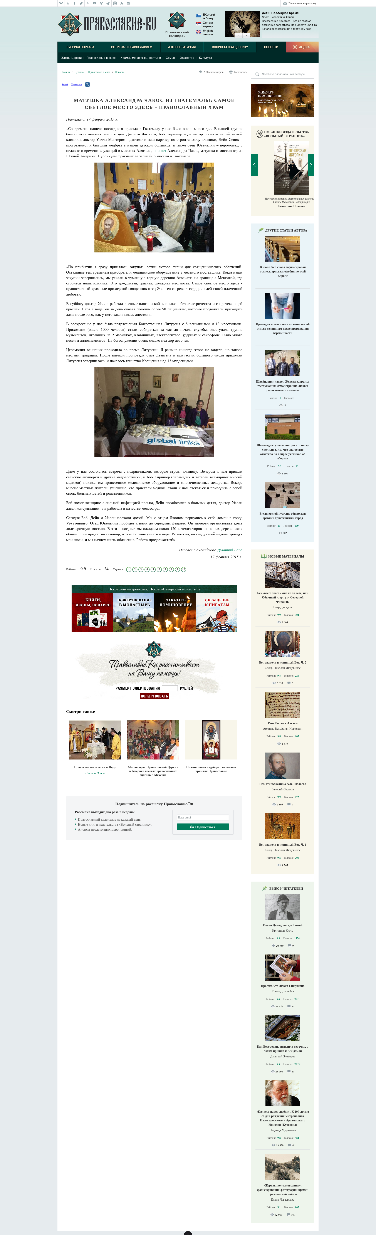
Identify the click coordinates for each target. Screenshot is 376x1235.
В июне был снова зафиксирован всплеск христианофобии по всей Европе (283, 271)
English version (208, 32)
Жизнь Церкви (71, 57)
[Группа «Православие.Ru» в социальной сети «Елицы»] (101, 3)
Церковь (79, 72)
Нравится (76, 84)
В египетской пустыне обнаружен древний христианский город (283, 515)
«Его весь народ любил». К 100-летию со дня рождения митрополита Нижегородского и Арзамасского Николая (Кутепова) (282, 1118)
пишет (160, 150)
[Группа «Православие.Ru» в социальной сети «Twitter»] (81, 3)
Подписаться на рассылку (302, 3)
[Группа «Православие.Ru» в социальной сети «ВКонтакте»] (60, 3)
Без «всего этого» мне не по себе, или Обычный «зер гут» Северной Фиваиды (282, 597)
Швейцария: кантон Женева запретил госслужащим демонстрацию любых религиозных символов (282, 385)
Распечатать (240, 72)
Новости (271, 47)
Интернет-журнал (182, 47)
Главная (66, 72)
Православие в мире (101, 57)
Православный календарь (177, 33)
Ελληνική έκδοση (209, 16)
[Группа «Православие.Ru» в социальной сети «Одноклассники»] (67, 3)
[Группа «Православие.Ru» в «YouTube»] (94, 3)
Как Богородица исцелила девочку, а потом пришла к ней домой (282, 1048)
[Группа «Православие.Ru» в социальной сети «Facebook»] (74, 3)
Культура (205, 57)
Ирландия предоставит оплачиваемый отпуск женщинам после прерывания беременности (283, 328)
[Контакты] (128, 3)
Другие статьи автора (286, 230)
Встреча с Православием (131, 47)
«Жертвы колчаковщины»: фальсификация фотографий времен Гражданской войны (282, 1189)
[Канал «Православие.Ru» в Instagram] (115, 3)
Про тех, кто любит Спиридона (282, 985)
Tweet (65, 84)
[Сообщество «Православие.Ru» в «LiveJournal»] (88, 3)
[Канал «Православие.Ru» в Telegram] (108, 3)
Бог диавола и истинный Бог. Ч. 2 (282, 662)
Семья (170, 57)
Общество (187, 57)
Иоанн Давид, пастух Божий (282, 925)
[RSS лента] (121, 3)
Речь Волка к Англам (283, 723)
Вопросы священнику (230, 47)
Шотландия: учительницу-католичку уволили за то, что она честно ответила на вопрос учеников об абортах (283, 451)
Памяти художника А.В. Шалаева (282, 783)
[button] (238, 35)
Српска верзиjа (208, 24)
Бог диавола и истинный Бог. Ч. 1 (282, 844)
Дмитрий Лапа (229, 549)
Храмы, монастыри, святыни (141, 57)
